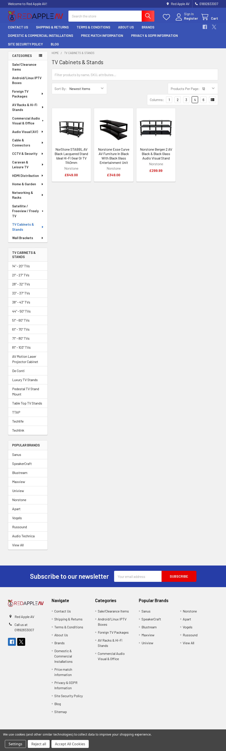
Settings (15, 744)
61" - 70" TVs (21, 329)
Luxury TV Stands (25, 380)
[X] (214, 27)
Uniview (18, 491)
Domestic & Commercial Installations (40, 35)
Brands (148, 27)
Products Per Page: (185, 88)
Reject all (38, 744)
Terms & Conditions (93, 27)
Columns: (157, 99)
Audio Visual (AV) (25, 132)
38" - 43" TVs (21, 302)
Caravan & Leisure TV (20, 164)
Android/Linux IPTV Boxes (26, 80)
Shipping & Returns (52, 27)
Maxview (18, 481)
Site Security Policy (25, 44)
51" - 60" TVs (21, 320)
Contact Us (18, 27)
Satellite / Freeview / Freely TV (25, 211)
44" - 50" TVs (21, 311)
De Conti (18, 371)
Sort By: (61, 88)
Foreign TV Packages (20, 93)
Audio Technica (23, 536)
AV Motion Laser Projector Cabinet (25, 359)
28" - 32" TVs (21, 284)
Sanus (16, 454)
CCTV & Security (24, 153)
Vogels (17, 518)
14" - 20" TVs (21, 266)
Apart (16, 509)
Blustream (19, 472)
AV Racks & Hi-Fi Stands (24, 107)
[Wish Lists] (167, 17)
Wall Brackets (22, 238)
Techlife (18, 421)
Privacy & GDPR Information (154, 35)
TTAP (16, 412)
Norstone (19, 500)
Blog (55, 44)
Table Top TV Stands (27, 403)
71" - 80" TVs (21, 338)
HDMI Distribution (25, 176)
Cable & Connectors (21, 142)
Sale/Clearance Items (24, 66)
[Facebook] (205, 27)
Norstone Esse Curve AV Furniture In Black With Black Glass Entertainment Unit (113, 156)
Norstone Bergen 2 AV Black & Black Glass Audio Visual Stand (156, 153)
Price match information (102, 35)
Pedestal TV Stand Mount (25, 391)
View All (18, 545)
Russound (19, 527)
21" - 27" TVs (20, 275)
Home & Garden (24, 184)
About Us (126, 27)
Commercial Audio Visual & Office (26, 120)
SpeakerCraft (22, 463)
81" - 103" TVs (21, 347)
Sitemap (60, 712)
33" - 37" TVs (21, 293)
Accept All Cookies (70, 744)
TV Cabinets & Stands (23, 226)
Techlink (18, 430)
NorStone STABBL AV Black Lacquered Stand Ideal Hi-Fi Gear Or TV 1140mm (71, 156)
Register (191, 18)
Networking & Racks (22, 195)
